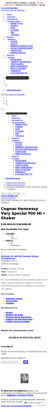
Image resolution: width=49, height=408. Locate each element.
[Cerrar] (2, 109)
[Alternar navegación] (7, 104)
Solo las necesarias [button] (12, 406)
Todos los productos (15, 182)
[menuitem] (9, 14)
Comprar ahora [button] (30, 256)
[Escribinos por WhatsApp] (42, 404)
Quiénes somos (14, 299)
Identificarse (14, 90)
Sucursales (11, 301)
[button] (25, 362)
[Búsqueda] (31, 78)
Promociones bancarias (19, 317)
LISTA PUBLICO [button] (9, 196)
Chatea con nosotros (35, 402)
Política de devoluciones (19, 319)
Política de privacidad (18, 321)
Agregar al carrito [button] (11, 256)
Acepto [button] (27, 406)
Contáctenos (8, 258)
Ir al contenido (9, 8)
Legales (10, 303)
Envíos (9, 312)
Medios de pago (14, 315)
